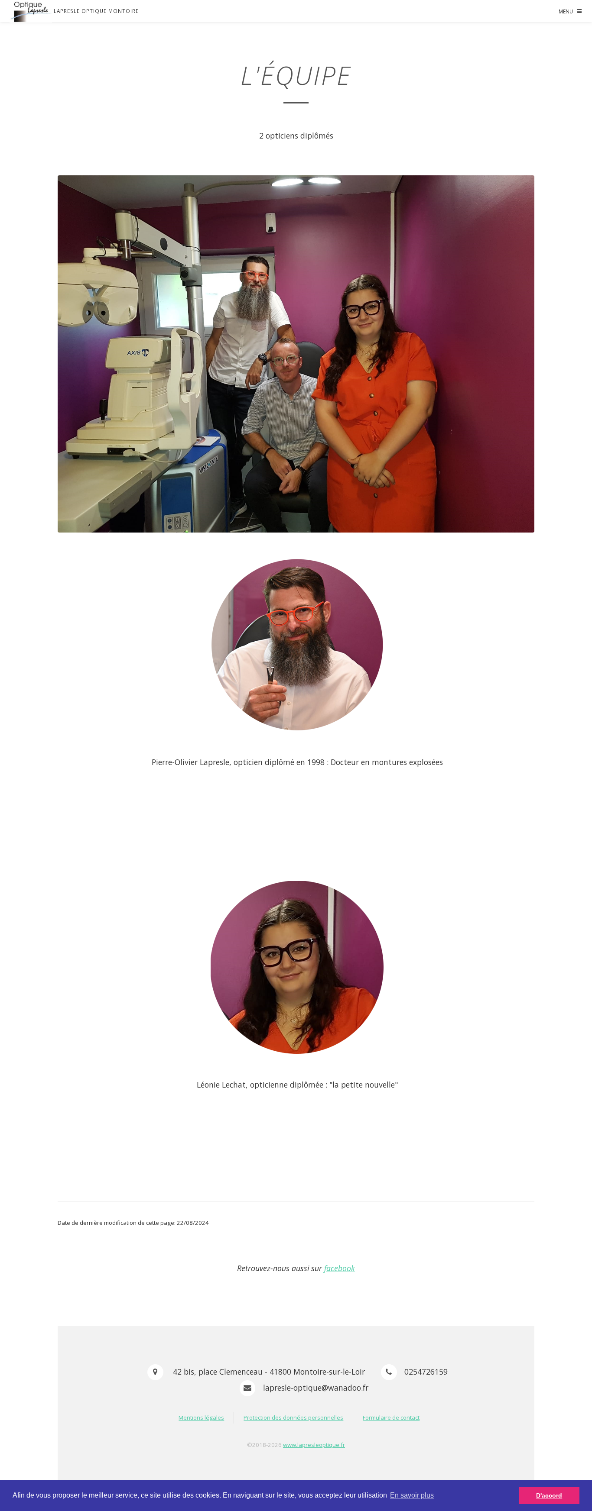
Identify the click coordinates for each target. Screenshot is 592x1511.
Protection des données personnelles (293, 1417)
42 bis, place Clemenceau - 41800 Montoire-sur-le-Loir (268, 1371)
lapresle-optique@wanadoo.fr (315, 1387)
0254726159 (426, 1371)
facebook (339, 1268)
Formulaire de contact (391, 1417)
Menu (566, 11)
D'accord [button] (549, 1495)
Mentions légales (201, 1417)
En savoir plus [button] (412, 1495)
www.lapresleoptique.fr (314, 1445)
